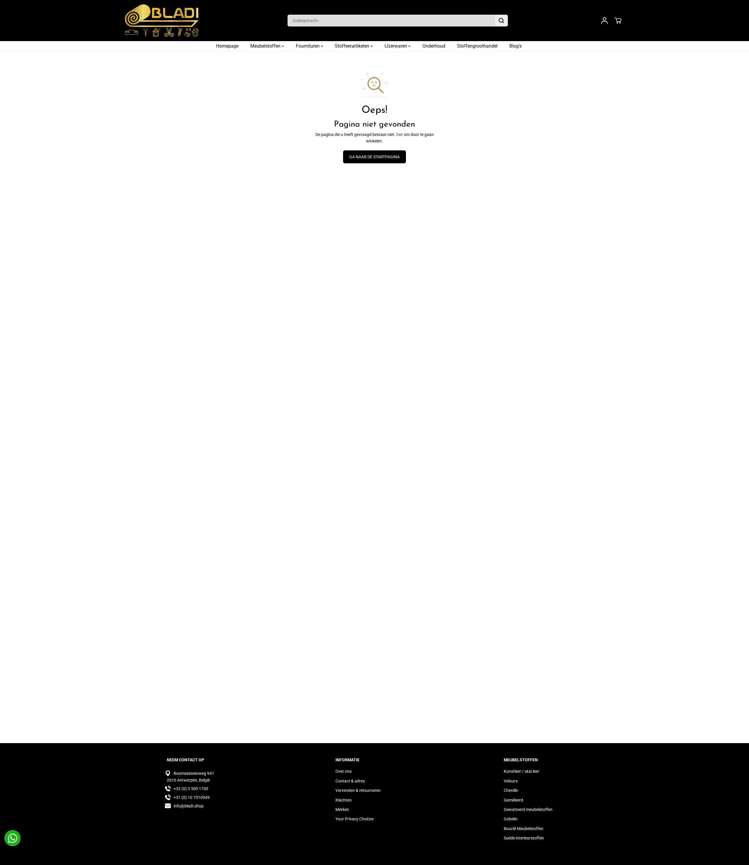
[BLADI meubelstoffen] (161, 20)
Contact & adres (350, 781)
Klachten (343, 800)
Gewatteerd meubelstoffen (528, 809)
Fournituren (308, 46)
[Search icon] (501, 20)
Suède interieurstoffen (524, 838)
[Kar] (618, 20)
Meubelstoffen (266, 46)
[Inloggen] (604, 20)
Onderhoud (433, 46)
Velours (511, 781)
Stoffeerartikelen (352, 46)
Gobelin (511, 819)
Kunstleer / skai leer (521, 771)
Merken (342, 809)
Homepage (227, 46)
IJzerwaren (396, 46)
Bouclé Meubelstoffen (523, 828)
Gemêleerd (513, 800)
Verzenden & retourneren (358, 790)
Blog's (515, 46)
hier (399, 134)
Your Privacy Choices (354, 819)
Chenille (511, 790)
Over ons (343, 771)
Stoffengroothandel (477, 46)
